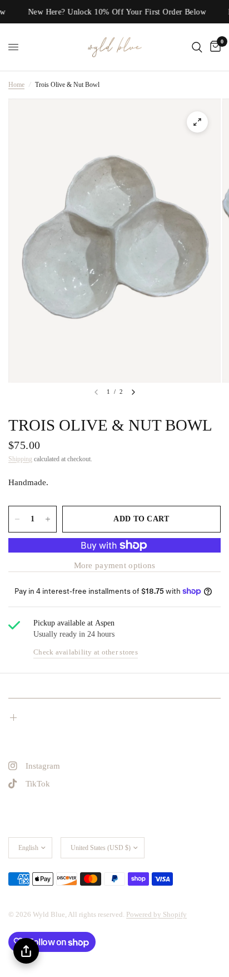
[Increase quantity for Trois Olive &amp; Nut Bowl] (47, 519)
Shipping (20, 459)
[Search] (197, 47)
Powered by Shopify (156, 914)
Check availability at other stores (85, 652)
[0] (213, 47)
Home (16, 85)
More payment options (115, 565)
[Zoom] (197, 122)
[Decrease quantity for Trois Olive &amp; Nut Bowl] (17, 519)
